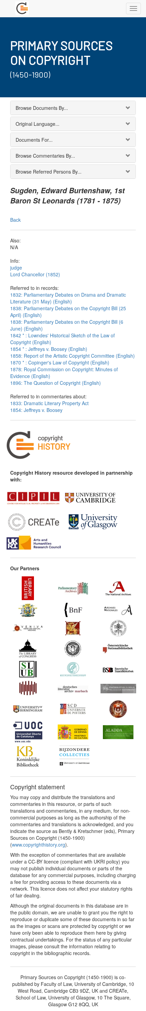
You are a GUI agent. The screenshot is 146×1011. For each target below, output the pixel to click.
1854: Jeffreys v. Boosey (36, 410)
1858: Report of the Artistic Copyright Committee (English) (72, 355)
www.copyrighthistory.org (38, 844)
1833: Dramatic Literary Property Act (49, 403)
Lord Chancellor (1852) (35, 274)
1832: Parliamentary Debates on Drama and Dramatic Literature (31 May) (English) (68, 298)
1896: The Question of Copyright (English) (55, 382)
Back (15, 219)
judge (16, 267)
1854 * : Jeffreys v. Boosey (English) (48, 348)
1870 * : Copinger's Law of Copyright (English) (59, 362)
